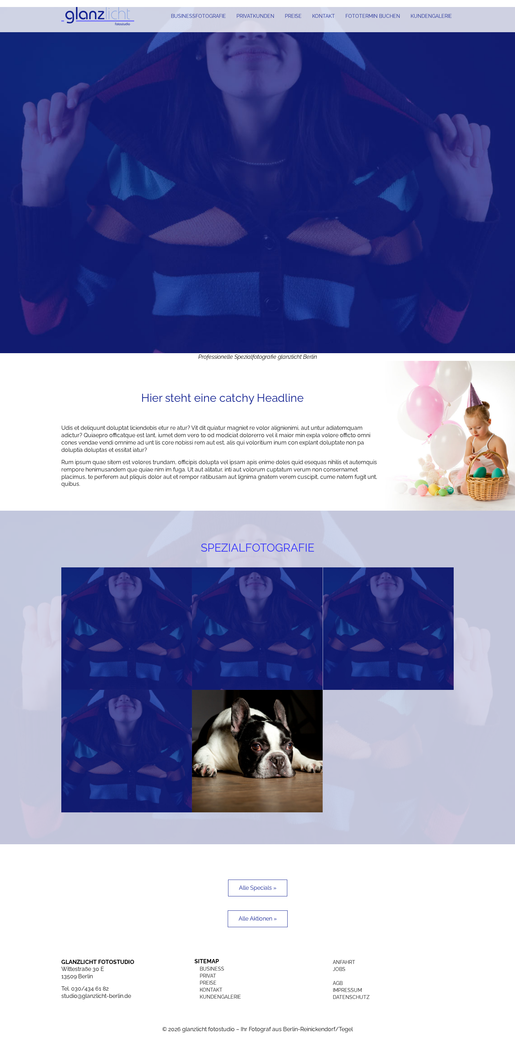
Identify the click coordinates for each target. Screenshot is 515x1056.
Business (212, 969)
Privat (208, 976)
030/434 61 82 (90, 988)
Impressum (347, 990)
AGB (338, 983)
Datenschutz (351, 997)
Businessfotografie (198, 16)
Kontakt (323, 16)
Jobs (339, 969)
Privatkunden (255, 16)
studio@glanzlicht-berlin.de (96, 996)
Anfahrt (344, 962)
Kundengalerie (431, 16)
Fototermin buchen (372, 16)
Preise (293, 16)
